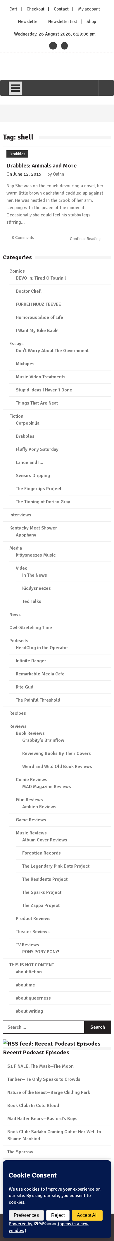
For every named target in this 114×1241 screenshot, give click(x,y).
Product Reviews (33, 919)
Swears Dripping (33, 476)
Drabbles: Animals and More (41, 165)
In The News (34, 575)
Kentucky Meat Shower (33, 528)
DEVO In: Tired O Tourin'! (41, 278)
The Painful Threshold (38, 700)
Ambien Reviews (39, 807)
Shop (91, 21)
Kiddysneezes (36, 588)
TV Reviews (27, 945)
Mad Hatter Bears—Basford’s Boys (42, 1119)
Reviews (18, 726)
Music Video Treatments (40, 377)
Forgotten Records (41, 853)
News (15, 614)
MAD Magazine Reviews (46, 787)
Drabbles (17, 153)
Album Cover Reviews (44, 840)
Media (15, 548)
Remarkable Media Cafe (40, 674)
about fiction (29, 972)
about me (25, 985)
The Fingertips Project (38, 489)
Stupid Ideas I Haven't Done (44, 390)
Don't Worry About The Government (52, 351)
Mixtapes (25, 364)
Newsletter (28, 21)
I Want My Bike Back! (37, 330)
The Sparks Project (41, 892)
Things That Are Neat (37, 403)
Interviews (20, 515)
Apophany (26, 535)
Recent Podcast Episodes (36, 1052)
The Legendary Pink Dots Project (55, 866)
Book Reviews (30, 733)
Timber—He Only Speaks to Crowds (43, 1079)
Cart (13, 9)
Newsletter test (62, 21)
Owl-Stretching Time (30, 628)
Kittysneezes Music (36, 555)
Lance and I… (29, 462)
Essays (16, 344)
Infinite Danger (31, 661)
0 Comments (23, 237)
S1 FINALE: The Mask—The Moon (40, 1066)
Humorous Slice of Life (39, 317)
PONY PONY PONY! (40, 952)
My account (89, 9)
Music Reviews (31, 833)
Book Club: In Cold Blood (33, 1105)
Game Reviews (31, 820)
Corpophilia (27, 423)
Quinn (58, 174)
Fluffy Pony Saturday (37, 449)
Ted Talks (31, 601)
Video (21, 568)
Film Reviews (29, 800)
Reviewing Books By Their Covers (56, 753)
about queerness (33, 998)
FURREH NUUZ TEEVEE (38, 304)
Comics (17, 271)
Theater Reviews (33, 932)
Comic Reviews (31, 780)
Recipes (17, 713)
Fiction (16, 416)
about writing (29, 1011)
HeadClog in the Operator (42, 648)
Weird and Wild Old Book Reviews (57, 766)
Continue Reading (85, 238)
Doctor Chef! (29, 291)
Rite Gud (24, 687)
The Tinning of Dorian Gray (43, 502)
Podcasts (18, 641)
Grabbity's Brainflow (43, 740)
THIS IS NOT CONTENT (31, 965)
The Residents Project (45, 879)
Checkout (35, 9)
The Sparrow (20, 1152)
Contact (61, 9)
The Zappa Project (41, 905)
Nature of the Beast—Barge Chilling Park (48, 1092)
